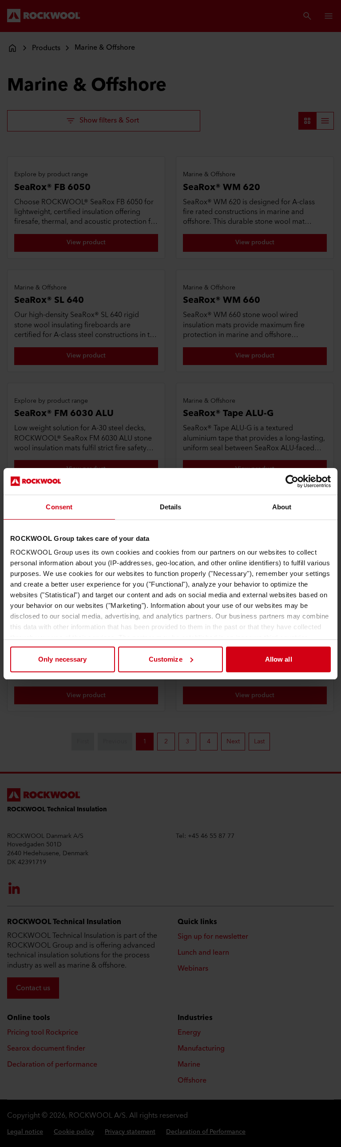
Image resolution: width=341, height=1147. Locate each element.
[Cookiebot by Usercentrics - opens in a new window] (292, 481)
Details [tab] (171, 507)
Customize (165, 659)
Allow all (278, 659)
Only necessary (62, 659)
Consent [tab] (59, 507)
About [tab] (282, 507)
